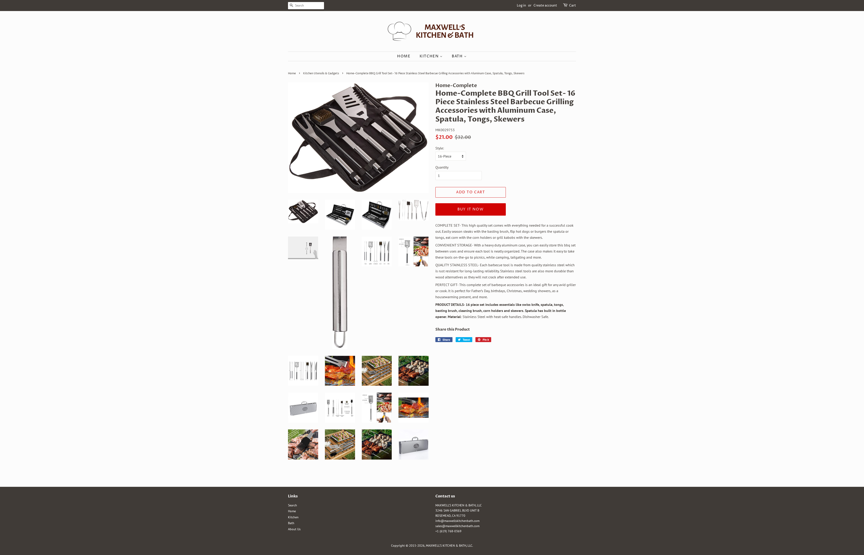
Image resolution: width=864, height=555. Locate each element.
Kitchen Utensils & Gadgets (321, 73)
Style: (439, 148)
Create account (545, 5)
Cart (572, 5)
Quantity (441, 167)
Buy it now (470, 209)
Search (292, 505)
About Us (294, 529)
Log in (521, 5)
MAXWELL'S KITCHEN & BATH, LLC (449, 546)
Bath (458, 56)
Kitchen (430, 56)
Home (403, 56)
